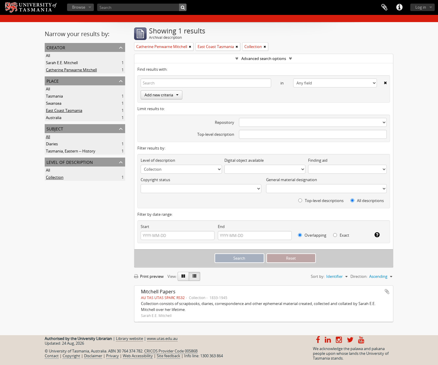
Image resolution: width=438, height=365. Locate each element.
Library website (129, 338)
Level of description (69, 162)
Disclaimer (93, 355)
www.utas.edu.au (162, 338)
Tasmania (54, 96)
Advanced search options (263, 58)
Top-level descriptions (324, 200)
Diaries (52, 144)
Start (145, 226)
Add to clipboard (387, 292)
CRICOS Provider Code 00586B (171, 351)
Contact (52, 355)
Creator (55, 47)
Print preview (151, 276)
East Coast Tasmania (64, 110)
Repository (224, 122)
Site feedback (168, 355)
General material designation (291, 179)
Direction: (358, 276)
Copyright (71, 355)
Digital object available (244, 160)
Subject (54, 128)
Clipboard (384, 7)
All (48, 55)
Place (52, 80)
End (221, 226)
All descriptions (370, 200)
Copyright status (155, 179)
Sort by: (317, 276)
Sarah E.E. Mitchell (62, 62)
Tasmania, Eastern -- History (70, 151)
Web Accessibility (138, 355)
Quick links (399, 7)
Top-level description (215, 134)
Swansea (53, 103)
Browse (78, 7)
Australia (53, 117)
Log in (420, 7)
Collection (54, 177)
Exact (344, 235)
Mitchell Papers (158, 291)
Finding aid (317, 160)
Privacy (112, 355)
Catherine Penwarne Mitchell (71, 70)
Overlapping (315, 235)
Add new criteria (159, 95)
